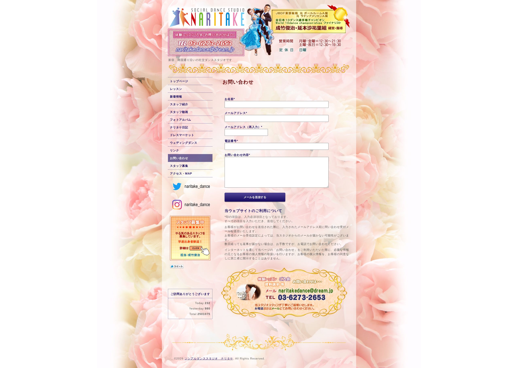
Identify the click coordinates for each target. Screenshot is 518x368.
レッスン (176, 88)
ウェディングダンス (183, 142)
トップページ (179, 81)
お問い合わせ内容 (237, 154)
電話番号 (231, 141)
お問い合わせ (179, 158)
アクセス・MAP (181, 173)
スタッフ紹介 (179, 104)
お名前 (230, 99)
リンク (174, 150)
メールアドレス (236, 113)
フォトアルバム (180, 119)
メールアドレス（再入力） (243, 127)
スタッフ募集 (179, 165)
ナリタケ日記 (179, 127)
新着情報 (176, 96)
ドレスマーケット (182, 135)
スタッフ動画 (179, 112)
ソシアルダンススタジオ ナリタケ (209, 358)
